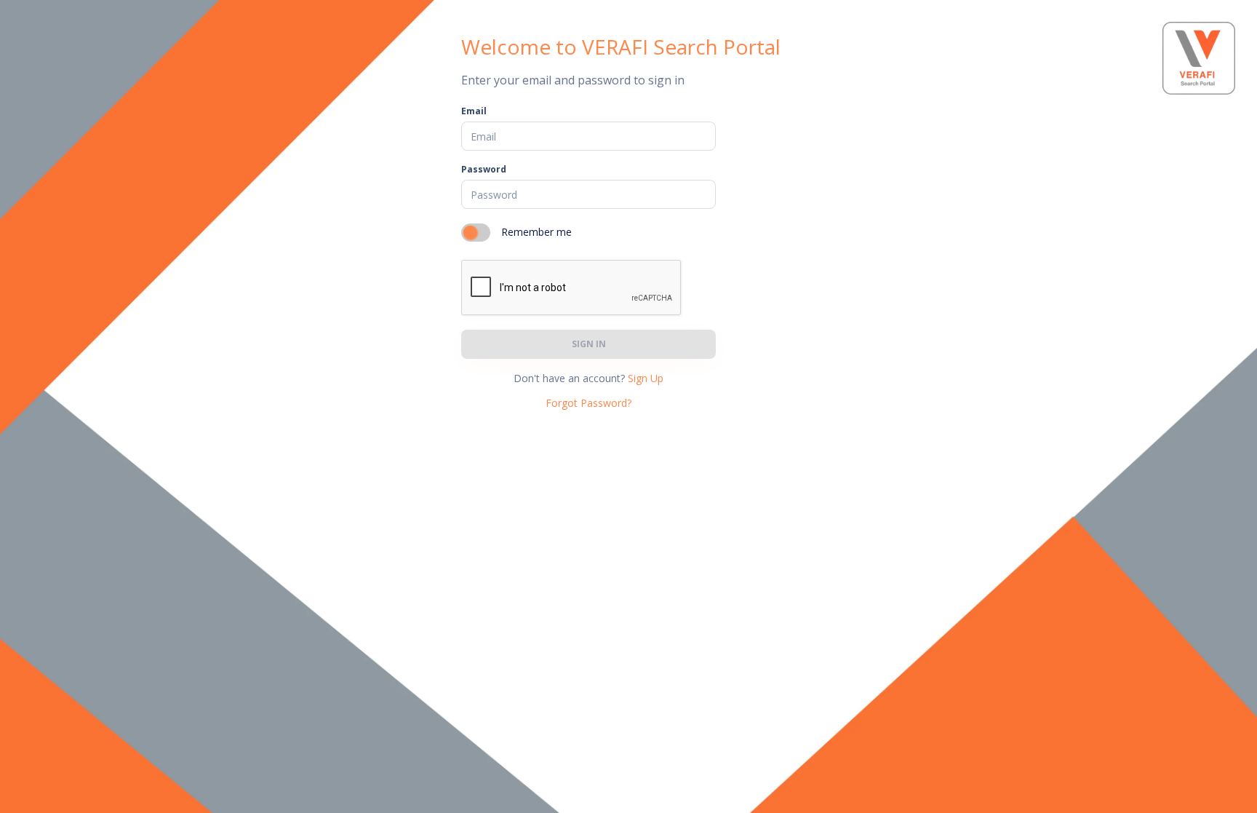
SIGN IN (589, 344)
